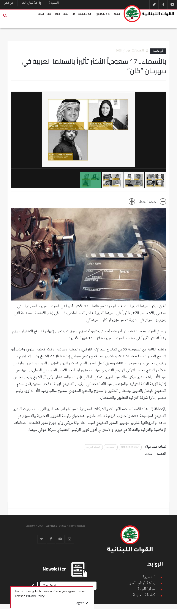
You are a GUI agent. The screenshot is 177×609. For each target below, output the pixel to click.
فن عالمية (158, 51)
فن (73, 13)
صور (49, 13)
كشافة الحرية (144, 595)
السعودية (110, 447)
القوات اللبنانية (85, 13)
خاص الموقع (103, 13)
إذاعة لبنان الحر (31, 3)
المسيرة (54, 3)
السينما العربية (93, 447)
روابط (57, 13)
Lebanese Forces (149, 13)
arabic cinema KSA (130, 447)
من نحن (8, 3)
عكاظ (148, 454)
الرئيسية (117, 13)
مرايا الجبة (146, 589)
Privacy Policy (35, 596)
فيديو (41, 13)
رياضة (66, 13)
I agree (80, 603)
